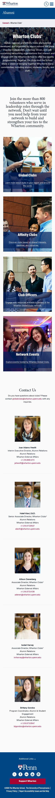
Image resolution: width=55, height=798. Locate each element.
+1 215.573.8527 (27, 526)
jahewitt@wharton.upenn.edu (27, 463)
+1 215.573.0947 (27, 723)
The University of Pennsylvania (37, 788)
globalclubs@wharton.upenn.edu (27, 399)
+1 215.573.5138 (28, 592)
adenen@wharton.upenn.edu (27, 595)
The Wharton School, (17, 788)
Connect (6, 23)
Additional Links (26, 759)
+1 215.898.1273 (27, 460)
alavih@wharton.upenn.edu (27, 529)
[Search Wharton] (46, 4)
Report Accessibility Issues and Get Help (34, 791)
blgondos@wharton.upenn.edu (27, 726)
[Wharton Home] (10, 4)
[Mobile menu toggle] (51, 4)
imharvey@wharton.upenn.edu (27, 658)
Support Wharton (27, 781)
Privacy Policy (11, 791)
